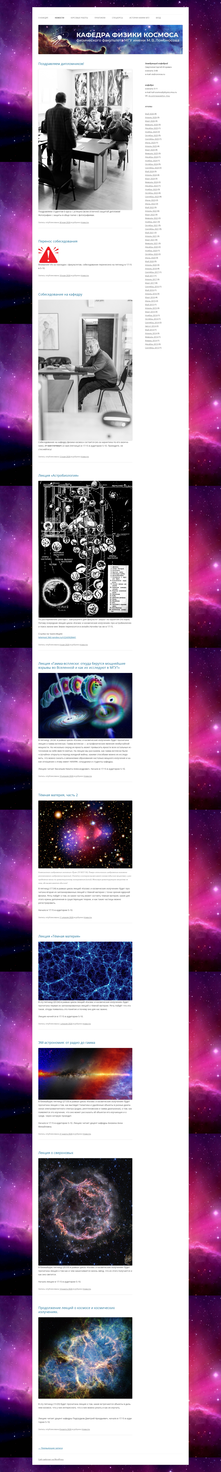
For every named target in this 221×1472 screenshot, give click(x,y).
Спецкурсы (117, 17)
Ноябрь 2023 (151, 189)
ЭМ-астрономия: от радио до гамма (66, 1042)
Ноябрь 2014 (151, 315)
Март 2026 (150, 121)
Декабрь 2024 (151, 157)
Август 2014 (150, 326)
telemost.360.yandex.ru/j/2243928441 (57, 637)
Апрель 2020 (151, 265)
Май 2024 (149, 171)
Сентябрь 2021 (152, 229)
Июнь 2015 (150, 301)
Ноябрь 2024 (151, 160)
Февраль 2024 (151, 182)
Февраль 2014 (151, 337)
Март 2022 (150, 214)
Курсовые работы (79, 17)
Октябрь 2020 (151, 254)
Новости (59, 17)
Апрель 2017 (151, 279)
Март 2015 (150, 311)
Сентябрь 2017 (152, 272)
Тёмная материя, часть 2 (58, 795)
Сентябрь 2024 (152, 167)
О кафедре (43, 17)
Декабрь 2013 (151, 344)
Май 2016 (149, 290)
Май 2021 (149, 232)
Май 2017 (149, 275)
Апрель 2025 (151, 146)
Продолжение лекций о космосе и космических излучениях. (76, 1309)
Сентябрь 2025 (152, 139)
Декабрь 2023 (151, 185)
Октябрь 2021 (151, 225)
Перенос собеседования (57, 241)
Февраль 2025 (151, 153)
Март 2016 (150, 297)
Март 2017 (150, 283)
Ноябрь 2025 (151, 131)
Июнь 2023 (150, 200)
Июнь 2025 (150, 142)
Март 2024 (150, 178)
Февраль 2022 (151, 218)
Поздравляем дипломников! (61, 63)
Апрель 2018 (151, 268)
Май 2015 (149, 304)
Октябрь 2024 (151, 164)
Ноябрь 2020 (151, 250)
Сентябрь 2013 (152, 347)
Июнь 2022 (150, 203)
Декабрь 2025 (151, 128)
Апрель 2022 (151, 211)
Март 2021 (150, 239)
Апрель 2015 (151, 308)
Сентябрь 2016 (152, 286)
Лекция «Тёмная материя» (59, 936)
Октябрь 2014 (151, 319)
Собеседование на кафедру (60, 294)
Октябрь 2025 (151, 135)
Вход (158, 17)
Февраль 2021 (151, 243)
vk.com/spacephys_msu (159, 95)
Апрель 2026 (151, 117)
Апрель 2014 (151, 333)
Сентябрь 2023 (152, 196)
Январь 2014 (151, 340)
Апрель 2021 (151, 236)
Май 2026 (149, 113)
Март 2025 (150, 149)
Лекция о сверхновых (55, 1152)
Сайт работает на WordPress (51, 1459)
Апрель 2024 (151, 175)
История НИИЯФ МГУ (139, 17)
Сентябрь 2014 (152, 322)
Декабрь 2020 (151, 247)
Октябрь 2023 (151, 193)
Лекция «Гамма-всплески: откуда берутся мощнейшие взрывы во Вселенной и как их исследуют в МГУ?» (81, 665)
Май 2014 (149, 329)
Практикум (100, 17)
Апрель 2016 (151, 293)
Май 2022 (149, 207)
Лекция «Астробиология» (58, 475)
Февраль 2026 (151, 124)
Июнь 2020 (150, 257)
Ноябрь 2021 (151, 221)
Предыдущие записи (50, 1448)
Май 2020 (149, 261)
